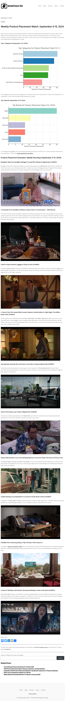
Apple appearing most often (25, 153)
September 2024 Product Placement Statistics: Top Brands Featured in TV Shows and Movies (31, 671)
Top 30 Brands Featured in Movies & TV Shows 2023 (19, 667)
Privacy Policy (32, 694)
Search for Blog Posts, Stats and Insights (12, 655)
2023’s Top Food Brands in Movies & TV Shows (17, 673)
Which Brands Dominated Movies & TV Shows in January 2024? (22, 674)
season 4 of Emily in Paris (15, 546)
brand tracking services (41, 647)
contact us (8, 649)
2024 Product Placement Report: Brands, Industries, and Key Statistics (24, 669)
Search (60, 658)
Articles (3, 22)
